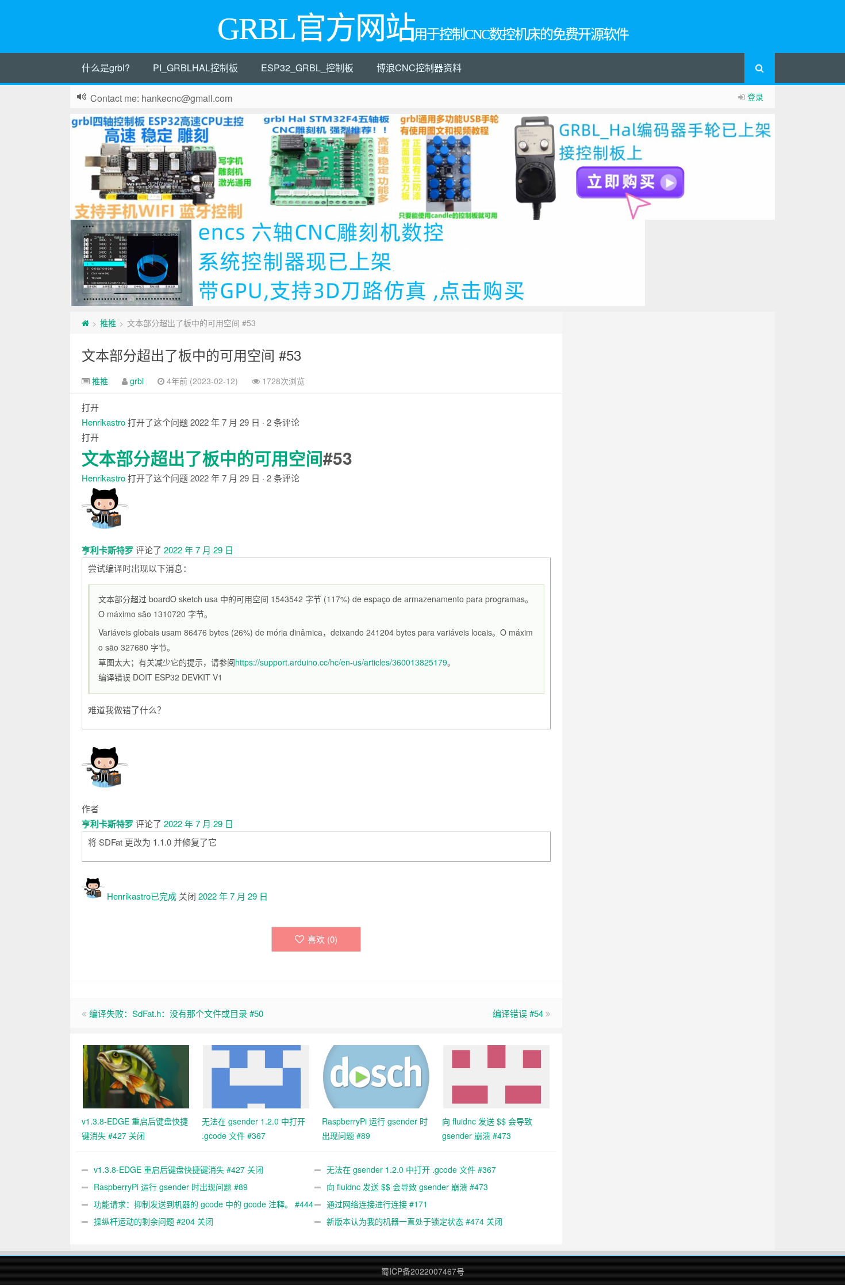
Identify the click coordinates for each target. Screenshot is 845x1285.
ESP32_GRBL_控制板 (307, 67)
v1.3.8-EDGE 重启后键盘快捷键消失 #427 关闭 (178, 1169)
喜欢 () (322, 939)
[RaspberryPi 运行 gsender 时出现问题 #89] (376, 1075)
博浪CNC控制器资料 (419, 67)
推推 (108, 322)
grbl (137, 381)
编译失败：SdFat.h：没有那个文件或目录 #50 (176, 1013)
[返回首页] (85, 322)
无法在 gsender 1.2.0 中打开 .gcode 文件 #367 (411, 1169)
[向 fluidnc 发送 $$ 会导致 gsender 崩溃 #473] (496, 1075)
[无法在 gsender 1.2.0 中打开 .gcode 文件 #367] (256, 1075)
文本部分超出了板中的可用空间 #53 (191, 355)
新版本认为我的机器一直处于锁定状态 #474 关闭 (414, 1221)
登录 (755, 96)
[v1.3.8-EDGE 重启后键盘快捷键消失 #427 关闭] (136, 1075)
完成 (167, 896)
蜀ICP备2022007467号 (422, 1271)
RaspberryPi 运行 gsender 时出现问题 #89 (171, 1186)
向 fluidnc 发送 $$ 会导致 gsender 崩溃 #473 (407, 1186)
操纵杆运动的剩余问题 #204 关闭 (153, 1221)
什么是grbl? (106, 67)
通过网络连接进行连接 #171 (377, 1204)
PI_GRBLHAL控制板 (195, 67)
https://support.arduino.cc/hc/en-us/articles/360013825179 (341, 662)
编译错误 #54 (518, 1013)
